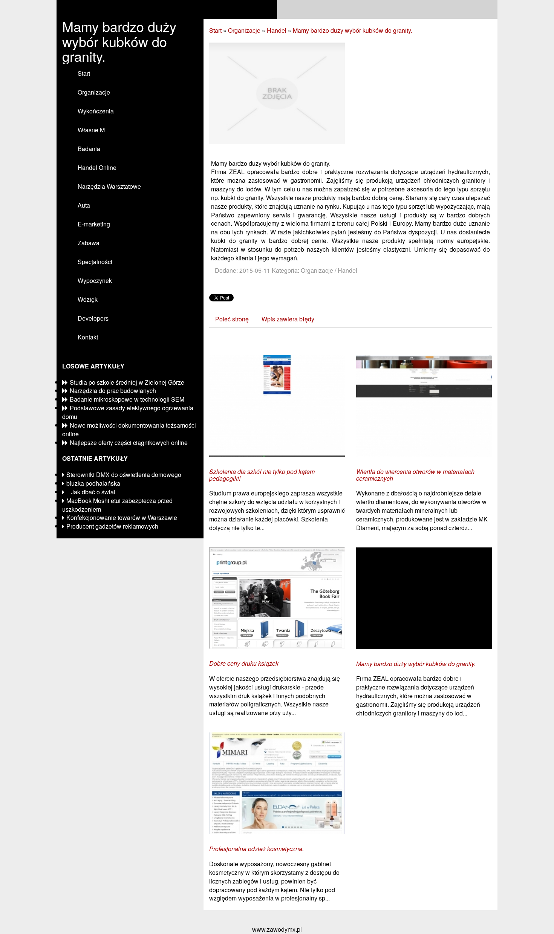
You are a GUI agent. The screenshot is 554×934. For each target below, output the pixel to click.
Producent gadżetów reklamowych (112, 526)
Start (215, 30)
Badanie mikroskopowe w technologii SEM (127, 399)
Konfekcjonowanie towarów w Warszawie (121, 517)
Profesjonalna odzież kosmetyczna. (256, 848)
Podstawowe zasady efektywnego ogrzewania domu (127, 412)
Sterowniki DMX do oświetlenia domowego (123, 474)
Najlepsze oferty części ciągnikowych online (129, 442)
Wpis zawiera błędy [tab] (288, 319)
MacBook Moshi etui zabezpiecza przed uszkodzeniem (117, 505)
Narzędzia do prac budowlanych (113, 390)
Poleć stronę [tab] (232, 319)
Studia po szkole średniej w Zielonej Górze (127, 382)
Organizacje (244, 30)
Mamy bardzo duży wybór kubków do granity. (352, 30)
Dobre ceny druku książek (244, 663)
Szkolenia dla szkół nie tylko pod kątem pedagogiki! (262, 475)
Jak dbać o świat (90, 492)
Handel (276, 30)
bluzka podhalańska (93, 483)
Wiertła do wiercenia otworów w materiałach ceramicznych (415, 475)
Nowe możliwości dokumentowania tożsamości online (129, 429)
